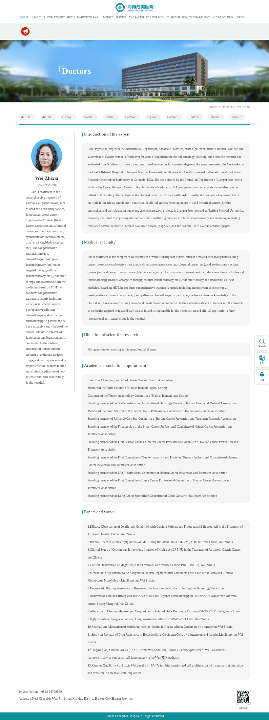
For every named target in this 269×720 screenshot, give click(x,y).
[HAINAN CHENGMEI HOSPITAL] (134, 7)
